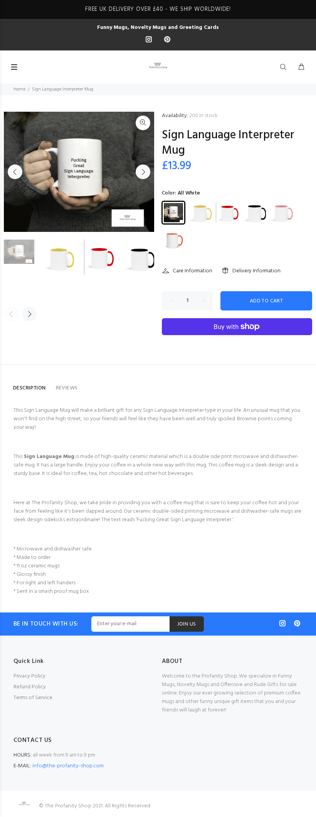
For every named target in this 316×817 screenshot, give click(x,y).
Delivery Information (256, 271)
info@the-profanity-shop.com (68, 766)
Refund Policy (29, 687)
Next (143, 171)
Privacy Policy (29, 676)
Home (19, 89)
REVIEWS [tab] (67, 388)
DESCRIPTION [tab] (29, 388)
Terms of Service (32, 697)
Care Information (192, 271)
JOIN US (186, 624)
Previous (15, 171)
